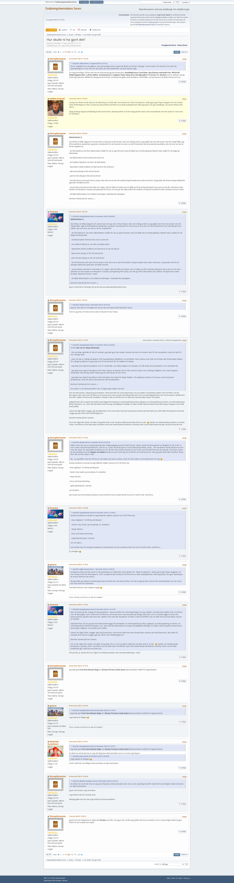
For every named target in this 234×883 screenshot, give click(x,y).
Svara (177, 52)
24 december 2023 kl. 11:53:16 (78, 604)
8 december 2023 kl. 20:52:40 (78, 300)
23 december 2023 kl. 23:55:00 (78, 508)
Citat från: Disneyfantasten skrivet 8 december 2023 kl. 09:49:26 (93, 216)
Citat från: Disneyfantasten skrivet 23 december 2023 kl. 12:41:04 (93, 609)
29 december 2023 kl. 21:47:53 (78, 666)
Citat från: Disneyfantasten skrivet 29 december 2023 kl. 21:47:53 (93, 710)
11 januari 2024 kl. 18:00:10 (77, 816)
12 (72, 52)
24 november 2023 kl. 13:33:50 (78, 59)
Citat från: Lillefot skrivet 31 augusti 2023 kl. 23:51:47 (89, 63)
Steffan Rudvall (57, 98)
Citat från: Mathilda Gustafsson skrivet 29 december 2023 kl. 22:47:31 (95, 781)
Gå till (157, 864)
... (62, 52)
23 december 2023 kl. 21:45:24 (78, 438)
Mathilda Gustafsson (53, 742)
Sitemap (65, 880)
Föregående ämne (168, 45)
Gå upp (48, 855)
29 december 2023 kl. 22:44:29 (78, 706)
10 (66, 52)
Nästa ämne (182, 45)
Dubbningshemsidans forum (63, 8)
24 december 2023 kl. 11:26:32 (78, 564)
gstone (53, 564)
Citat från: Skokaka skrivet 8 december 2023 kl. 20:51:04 (91, 305)
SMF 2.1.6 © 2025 (49, 878)
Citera (183, 82)
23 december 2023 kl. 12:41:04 (78, 340)
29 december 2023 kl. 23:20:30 (78, 776)
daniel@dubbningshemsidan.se (146, 25)
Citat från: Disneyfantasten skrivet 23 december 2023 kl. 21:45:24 (93, 513)
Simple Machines (60, 878)
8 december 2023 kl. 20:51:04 (78, 212)
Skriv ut (184, 52)
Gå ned (48, 52)
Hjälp (168, 878)
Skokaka (54, 211)
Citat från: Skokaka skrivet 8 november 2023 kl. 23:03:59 (91, 442)
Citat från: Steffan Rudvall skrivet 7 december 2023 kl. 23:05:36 (93, 569)
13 (75, 52)
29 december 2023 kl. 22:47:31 (78, 741)
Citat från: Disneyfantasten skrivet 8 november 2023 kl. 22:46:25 (93, 345)
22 (79, 52)
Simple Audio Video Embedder (52, 880)
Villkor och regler (177, 878)
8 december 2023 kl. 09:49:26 (78, 133)
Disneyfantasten (58, 58)
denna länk (153, 22)
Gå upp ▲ (187, 878)
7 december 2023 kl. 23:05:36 (78, 98)
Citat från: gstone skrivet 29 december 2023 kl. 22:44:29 (90, 756)
